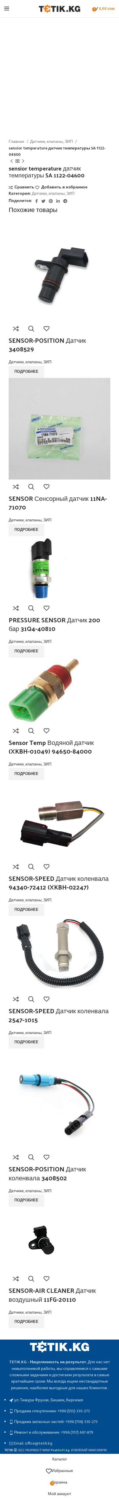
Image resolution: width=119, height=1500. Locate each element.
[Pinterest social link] (51, 201)
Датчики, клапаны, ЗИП (52, 142)
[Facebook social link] (37, 201)
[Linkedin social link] (58, 201)
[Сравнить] (16, 328)
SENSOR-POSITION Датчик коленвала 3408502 (47, 1173)
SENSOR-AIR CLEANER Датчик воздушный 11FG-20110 (52, 1294)
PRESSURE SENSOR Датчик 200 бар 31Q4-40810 (54, 624)
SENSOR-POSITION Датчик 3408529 (47, 344)
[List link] (59, 1393)
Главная (17, 142)
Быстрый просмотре (31, 328)
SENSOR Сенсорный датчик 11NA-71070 (58, 502)
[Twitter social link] (43, 201)
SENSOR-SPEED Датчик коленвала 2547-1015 (59, 1015)
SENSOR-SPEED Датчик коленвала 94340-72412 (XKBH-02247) (59, 882)
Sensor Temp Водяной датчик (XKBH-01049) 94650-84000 (51, 747)
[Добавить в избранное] (46, 328)
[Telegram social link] (65, 201)
